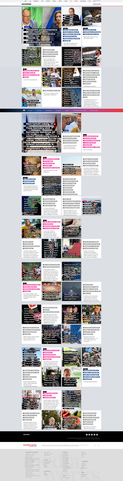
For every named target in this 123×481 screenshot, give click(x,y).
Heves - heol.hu (29, 467)
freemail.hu (83, 463)
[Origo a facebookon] (87, 434)
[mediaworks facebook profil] (95, 445)
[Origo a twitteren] (89, 434)
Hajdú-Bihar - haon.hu (30, 466)
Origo (26, 1)
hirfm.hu (83, 476)
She (71, 1)
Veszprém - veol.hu (48, 453)
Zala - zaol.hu (47, 455)
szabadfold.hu (47, 463)
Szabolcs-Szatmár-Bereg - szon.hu (33, 475)
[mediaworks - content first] (30, 445)
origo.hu (46, 466)
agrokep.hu (46, 474)
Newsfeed (48, 1)
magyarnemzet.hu (48, 461)
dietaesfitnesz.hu (66, 466)
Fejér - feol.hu (28, 463)
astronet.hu (65, 454)
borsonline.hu (65, 477)
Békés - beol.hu (29, 457)
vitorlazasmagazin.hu (67, 467)
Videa (42, 1)
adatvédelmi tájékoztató (71, 438)
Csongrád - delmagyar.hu (31, 460)
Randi (76, 1)
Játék (90, 1)
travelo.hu (65, 464)
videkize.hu (65, 469)
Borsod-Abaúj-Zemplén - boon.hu (32, 458)
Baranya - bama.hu (29, 455)
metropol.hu (83, 453)
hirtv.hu (45, 464)
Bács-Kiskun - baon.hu (30, 454)
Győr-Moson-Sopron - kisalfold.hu (32, 464)
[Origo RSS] (97, 434)
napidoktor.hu (65, 461)
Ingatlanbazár (83, 1)
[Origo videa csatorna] (94, 434)
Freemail (54, 1)
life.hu (82, 455)
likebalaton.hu (65, 460)
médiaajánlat (97, 438)
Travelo (60, 1)
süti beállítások (87, 438)
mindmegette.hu (66, 463)
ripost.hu (83, 452)
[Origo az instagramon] (92, 434)
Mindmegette (36, 1)
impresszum (93, 438)
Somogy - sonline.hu (30, 474)
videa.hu (83, 466)
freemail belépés (96, 4)
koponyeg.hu (84, 464)
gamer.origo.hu (66, 458)
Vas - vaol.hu (46, 452)
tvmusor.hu (65, 471)
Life (30, 1)
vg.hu (45, 473)
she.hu (82, 456)
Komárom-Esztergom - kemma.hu (32, 471)
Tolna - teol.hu (28, 477)
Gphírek (66, 1)
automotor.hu (65, 455)
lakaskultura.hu (66, 457)
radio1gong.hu (84, 474)
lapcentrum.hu (84, 468)
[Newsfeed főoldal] (26, 434)
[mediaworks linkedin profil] (98, 445)
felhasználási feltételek (80, 438)
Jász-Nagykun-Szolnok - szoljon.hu (33, 469)
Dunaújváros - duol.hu (30, 461)
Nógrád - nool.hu (29, 472)
